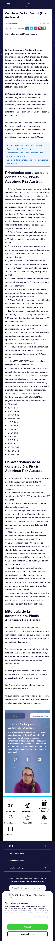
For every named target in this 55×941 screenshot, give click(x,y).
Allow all (27, 927)
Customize (26, 934)
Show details (39, 917)
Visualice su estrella (17, 861)
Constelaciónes (11, 23)
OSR (11, 846)
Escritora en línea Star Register (22, 728)
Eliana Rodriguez (21, 724)
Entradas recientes (40, 716)
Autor (15, 716)
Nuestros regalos (16, 853)
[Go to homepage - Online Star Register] (27, 4)
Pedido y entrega (16, 868)
